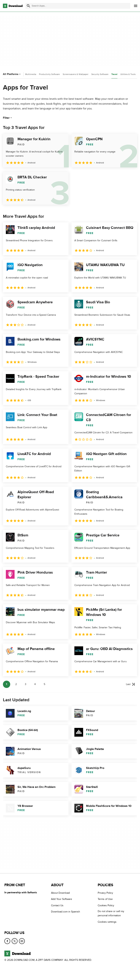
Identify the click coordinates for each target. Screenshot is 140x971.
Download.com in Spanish (65, 911)
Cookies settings (107, 921)
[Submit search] (28, 6)
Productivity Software (49, 74)
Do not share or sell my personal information (111, 913)
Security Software (99, 74)
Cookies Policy (106, 905)
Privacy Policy (105, 892)
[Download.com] (13, 6)
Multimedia (30, 74)
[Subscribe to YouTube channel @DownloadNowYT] (22, 941)
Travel (114, 74)
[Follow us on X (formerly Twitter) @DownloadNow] (15, 941)
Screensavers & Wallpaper (75, 74)
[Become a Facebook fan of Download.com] (7, 941)
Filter (6, 118)
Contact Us (57, 905)
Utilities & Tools (128, 74)
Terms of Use (105, 899)
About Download (60, 892)
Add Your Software (61, 899)
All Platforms (10, 74)
